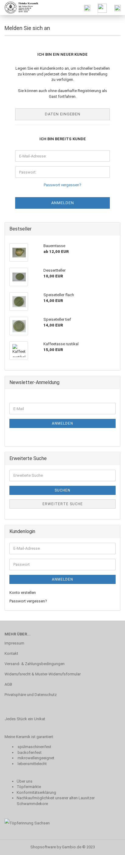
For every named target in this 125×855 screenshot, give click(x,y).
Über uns (24, 781)
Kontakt (11, 653)
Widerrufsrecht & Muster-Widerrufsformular (43, 674)
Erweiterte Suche (62, 504)
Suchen (62, 490)
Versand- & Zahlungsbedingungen (35, 663)
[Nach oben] (108, 845)
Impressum (14, 643)
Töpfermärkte (29, 786)
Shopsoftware (43, 847)
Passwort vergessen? (62, 185)
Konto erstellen (22, 592)
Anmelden (62, 423)
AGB (8, 684)
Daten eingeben (62, 114)
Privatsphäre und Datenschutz (31, 694)
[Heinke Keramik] (19, 7)
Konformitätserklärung (36, 792)
